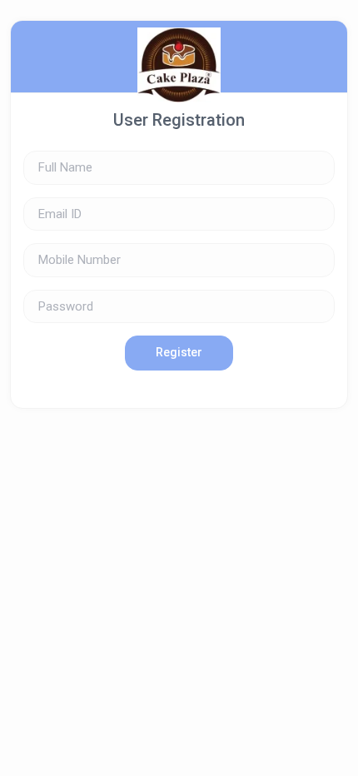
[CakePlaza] (179, 56)
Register (179, 352)
